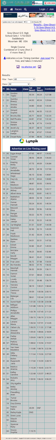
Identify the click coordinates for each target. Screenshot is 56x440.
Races (18, 9)
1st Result (32, 89)
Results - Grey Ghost (44, 24)
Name (13, 89)
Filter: (7, 79)
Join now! (45, 58)
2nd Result (40, 89)
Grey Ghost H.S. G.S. (45, 30)
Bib (8, 89)
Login (42, 9)
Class (25, 89)
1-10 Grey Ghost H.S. (44, 27)
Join (51, 9)
